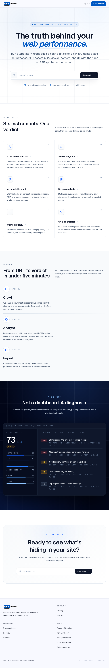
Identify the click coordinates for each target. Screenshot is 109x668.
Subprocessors (63, 647)
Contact (6, 637)
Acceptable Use (64, 637)
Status (60, 615)
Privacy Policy (63, 633)
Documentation (9, 628)
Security (6, 633)
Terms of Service (64, 628)
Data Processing (64, 642)
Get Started (98, 4)
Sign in (87, 4)
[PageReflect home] (10, 4)
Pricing (60, 610)
